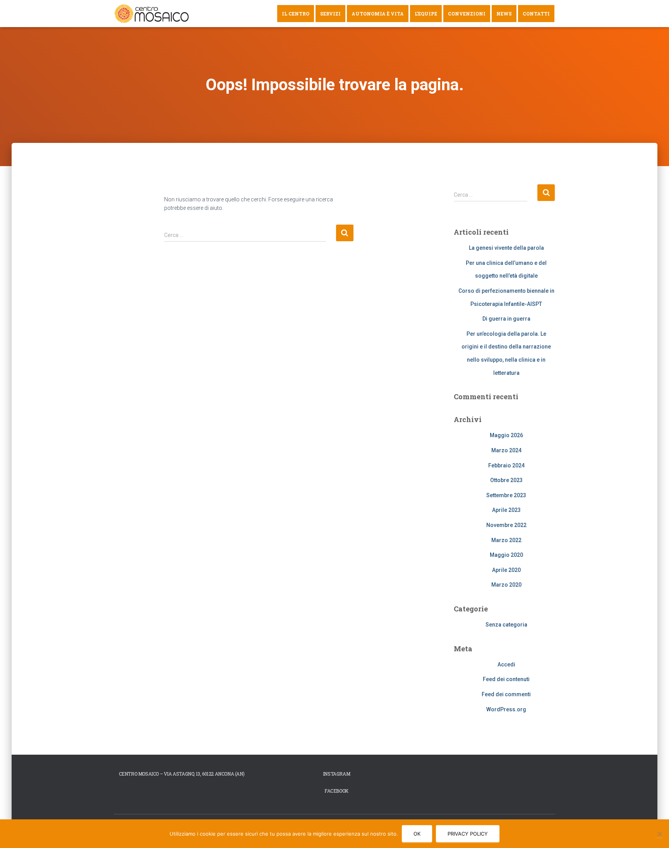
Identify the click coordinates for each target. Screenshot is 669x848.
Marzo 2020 (506, 585)
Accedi (506, 664)
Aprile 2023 (506, 510)
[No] (659, 834)
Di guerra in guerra (506, 319)
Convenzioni (466, 13)
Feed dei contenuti (506, 679)
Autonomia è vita (378, 13)
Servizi (330, 13)
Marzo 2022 (506, 540)
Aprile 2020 (506, 570)
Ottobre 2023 (506, 480)
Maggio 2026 (506, 435)
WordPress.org (506, 709)
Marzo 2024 (506, 450)
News (504, 13)
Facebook (336, 791)
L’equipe (426, 13)
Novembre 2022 (506, 525)
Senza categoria (506, 624)
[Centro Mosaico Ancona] (152, 13)
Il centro (295, 13)
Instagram (336, 774)
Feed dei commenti (506, 694)
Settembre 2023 (506, 495)
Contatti (536, 13)
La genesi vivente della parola (506, 248)
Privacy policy (468, 834)
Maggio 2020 (506, 555)
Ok (416, 834)
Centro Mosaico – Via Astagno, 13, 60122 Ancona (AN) (182, 774)
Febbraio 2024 (506, 465)
